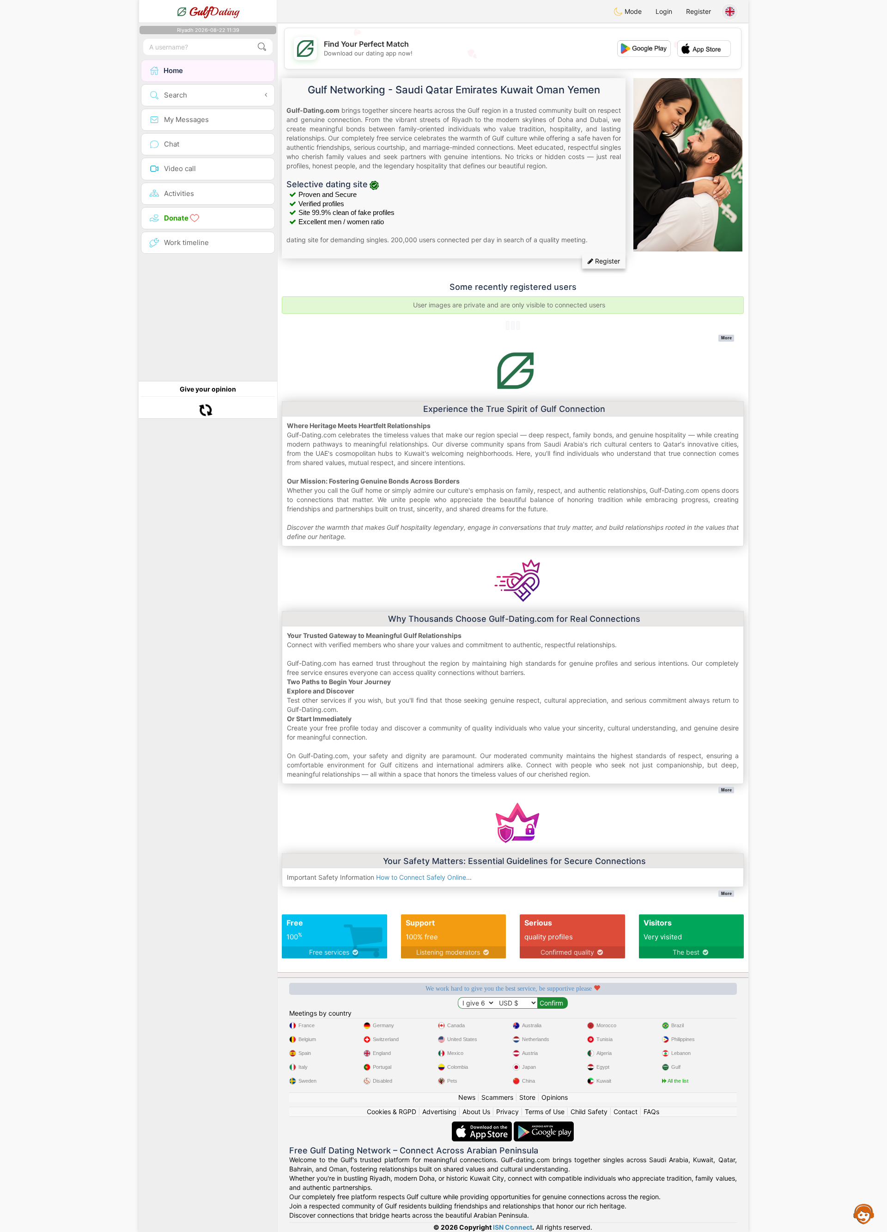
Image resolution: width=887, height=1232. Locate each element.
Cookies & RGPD (391, 1112)
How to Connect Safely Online (421, 877)
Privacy (507, 1112)
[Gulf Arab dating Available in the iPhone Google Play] (544, 1126)
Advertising (439, 1112)
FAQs (651, 1112)
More (726, 338)
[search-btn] (262, 47)
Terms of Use (545, 1112)
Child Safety (589, 1112)
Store (527, 1097)
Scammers (497, 1097)
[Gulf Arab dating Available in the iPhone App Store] (483, 1126)
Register (698, 11)
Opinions (554, 1097)
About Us (476, 1112)
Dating (214, 11)
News (466, 1097)
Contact (626, 1112)
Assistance (864, 1213)
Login (664, 11)
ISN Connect (512, 1227)
